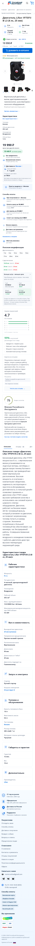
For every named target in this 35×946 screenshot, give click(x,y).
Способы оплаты (7, 827)
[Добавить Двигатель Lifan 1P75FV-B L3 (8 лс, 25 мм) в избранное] (23, 63)
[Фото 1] (6, 89)
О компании (6, 849)
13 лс (15, 253)
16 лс (26, 253)
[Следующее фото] (30, 71)
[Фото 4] (27, 89)
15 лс (21, 253)
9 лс (10, 253)
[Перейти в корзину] (32, 3)
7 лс (5, 253)
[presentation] (20, 447)
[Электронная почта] (13, 879)
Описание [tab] (7, 447)
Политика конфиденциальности (13, 863)
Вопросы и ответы (8, 837)
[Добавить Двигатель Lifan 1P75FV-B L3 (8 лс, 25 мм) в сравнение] (23, 67)
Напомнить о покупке (10, 236)
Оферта (4, 866)
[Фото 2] (13, 89)
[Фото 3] (20, 89)
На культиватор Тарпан (24, 13)
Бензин (7, 724)
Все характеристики (10, 119)
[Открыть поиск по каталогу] (27, 3)
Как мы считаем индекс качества (16, 437)
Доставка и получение (10, 830)
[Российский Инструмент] (15, 3)
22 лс (16, 256)
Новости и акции (8, 859)
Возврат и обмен (8, 834)
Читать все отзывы (17, 388)
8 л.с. (6, 576)
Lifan (6, 782)
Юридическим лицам (9, 841)
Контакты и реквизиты (10, 852)
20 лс (10, 256)
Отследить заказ (7, 823)
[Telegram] (3, 879)
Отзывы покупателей (9, 856)
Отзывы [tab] (20, 447)
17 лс (5, 256)
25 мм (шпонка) (10, 632)
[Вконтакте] (8, 879)
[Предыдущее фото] (5, 71)
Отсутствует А (9, 690)
